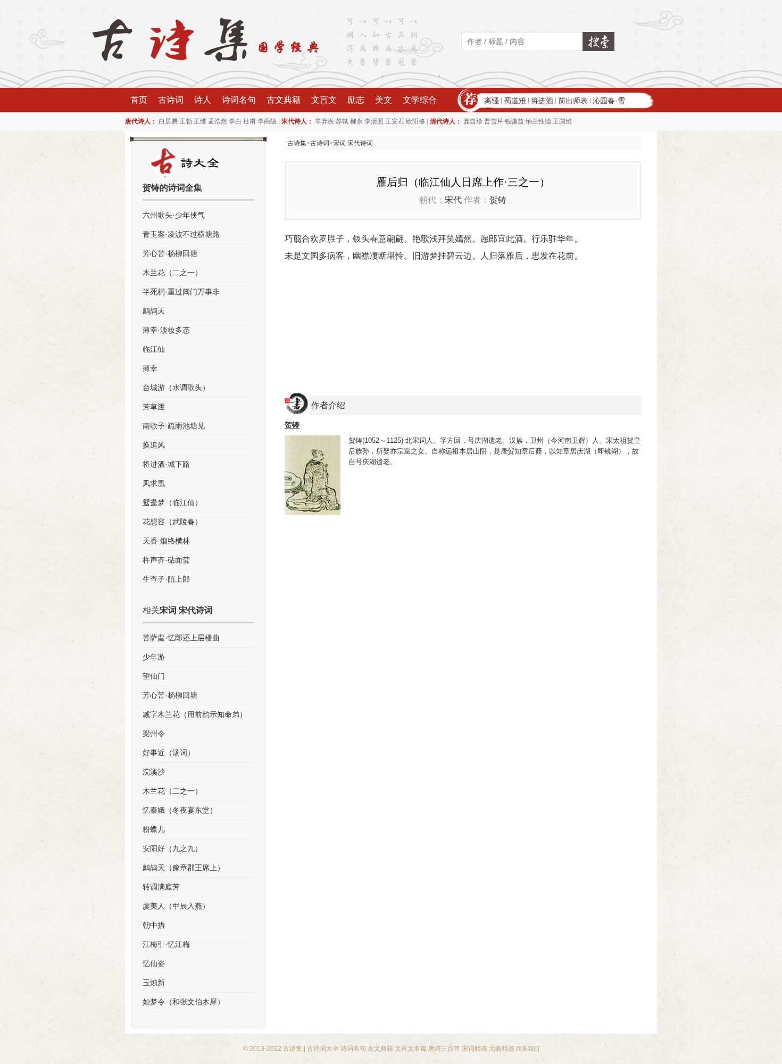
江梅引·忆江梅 (166, 944)
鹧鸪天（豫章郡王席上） (183, 867)
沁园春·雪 (609, 100)
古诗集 (296, 143)
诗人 (202, 99)
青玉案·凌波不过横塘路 (181, 234)
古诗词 (171, 99)
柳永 (356, 121)
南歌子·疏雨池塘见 (174, 426)
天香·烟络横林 (166, 541)
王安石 (394, 121)
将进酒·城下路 (166, 464)
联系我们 (527, 1048)
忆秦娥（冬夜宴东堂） (180, 810)
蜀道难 (515, 100)
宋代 (453, 199)
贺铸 (497, 199)
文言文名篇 (411, 1048)
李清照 (374, 121)
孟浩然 (217, 121)
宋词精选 (474, 1048)
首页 (138, 99)
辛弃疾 (324, 121)
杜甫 (249, 121)
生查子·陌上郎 (166, 579)
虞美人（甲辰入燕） (176, 906)
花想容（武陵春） (172, 521)
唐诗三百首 (444, 1048)
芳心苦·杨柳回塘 (170, 253)
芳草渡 (154, 406)
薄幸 (150, 368)
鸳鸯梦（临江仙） (172, 502)
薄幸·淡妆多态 (166, 330)
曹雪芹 (493, 121)
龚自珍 (472, 121)
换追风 (154, 445)
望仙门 (154, 676)
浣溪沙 (154, 772)
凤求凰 (154, 483)
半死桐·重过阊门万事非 (181, 291)
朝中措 (154, 925)
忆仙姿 (154, 963)
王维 (200, 121)
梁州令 (154, 733)
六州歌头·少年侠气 (174, 215)
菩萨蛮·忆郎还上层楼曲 (181, 637)
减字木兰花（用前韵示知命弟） (195, 714)
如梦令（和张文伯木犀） (183, 1001)
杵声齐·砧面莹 (166, 560)
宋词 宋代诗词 (353, 143)
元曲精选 (501, 1048)
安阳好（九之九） (172, 848)
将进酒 (542, 100)
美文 (383, 99)
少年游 (154, 657)
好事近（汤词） (169, 752)
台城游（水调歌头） (176, 387)
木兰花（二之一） (172, 272)
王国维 (562, 121)
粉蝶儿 (154, 829)
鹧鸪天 (154, 311)
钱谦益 (514, 121)
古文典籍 (284, 99)
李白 (235, 121)
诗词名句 (239, 99)
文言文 (324, 99)
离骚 (491, 100)
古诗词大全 (323, 1048)
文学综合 (420, 99)
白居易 (168, 121)
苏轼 (342, 121)
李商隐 (267, 121)
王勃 (185, 121)
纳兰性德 (538, 121)
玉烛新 (154, 982)
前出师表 (573, 100)
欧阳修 (415, 121)
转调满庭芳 (161, 886)
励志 (355, 99)
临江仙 (154, 349)
